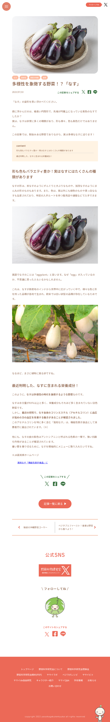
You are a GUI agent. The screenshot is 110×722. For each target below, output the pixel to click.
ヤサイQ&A (63, 680)
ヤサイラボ (52, 674)
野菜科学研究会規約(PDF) (29, 674)
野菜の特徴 (34, 77)
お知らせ (92, 680)
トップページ (27, 669)
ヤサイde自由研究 (22, 680)
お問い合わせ (55, 686)
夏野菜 (23, 77)
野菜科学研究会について (51, 669)
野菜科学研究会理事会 (78, 669)
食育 (44, 77)
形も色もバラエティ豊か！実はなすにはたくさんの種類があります (44, 150)
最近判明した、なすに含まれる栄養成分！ (34, 156)
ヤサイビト (87, 674)
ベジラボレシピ (70, 674)
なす (15, 77)
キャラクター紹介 (45, 680)
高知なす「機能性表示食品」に (32, 462)
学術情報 (78, 680)
